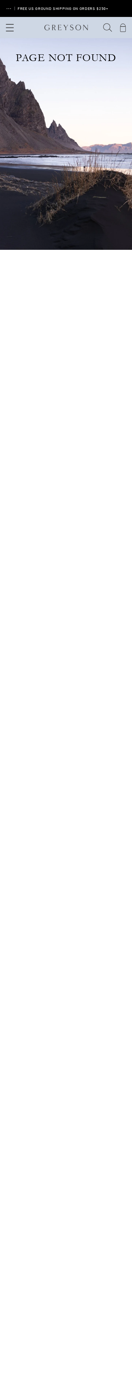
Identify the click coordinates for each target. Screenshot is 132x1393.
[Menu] (9, 27)
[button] (107, 27)
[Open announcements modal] (9, 8)
